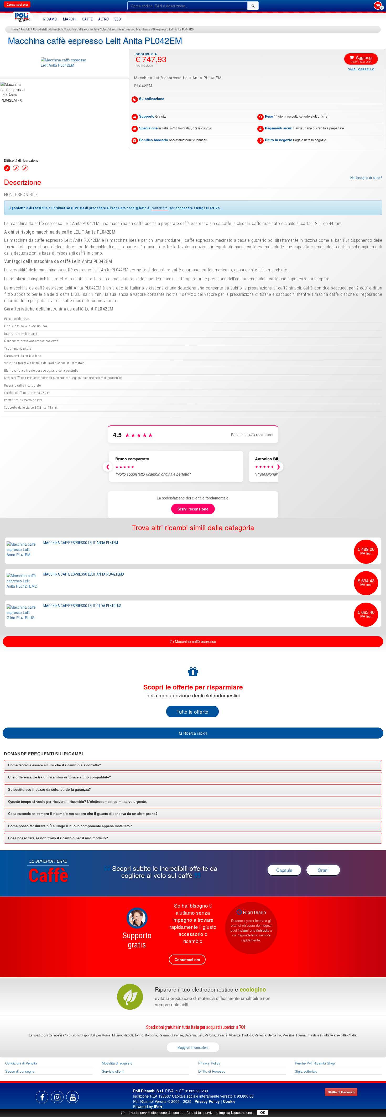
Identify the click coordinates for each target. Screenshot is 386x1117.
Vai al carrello (361, 69)
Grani (323, 870)
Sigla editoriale (306, 1071)
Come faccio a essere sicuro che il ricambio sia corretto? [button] (54, 765)
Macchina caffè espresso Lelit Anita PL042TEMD (83, 574)
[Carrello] (377, 6)
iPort (158, 1106)
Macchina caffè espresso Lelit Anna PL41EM (80, 543)
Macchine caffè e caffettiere (81, 29)
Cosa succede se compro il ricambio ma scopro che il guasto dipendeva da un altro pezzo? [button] (83, 814)
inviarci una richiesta (253, 930)
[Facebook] (42, 1097)
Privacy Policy (209, 1063)
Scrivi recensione (193, 509)
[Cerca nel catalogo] (253, 5)
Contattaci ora (17, 4)
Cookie (229, 1101)
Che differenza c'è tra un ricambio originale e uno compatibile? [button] (59, 777)
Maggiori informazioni (193, 1047)
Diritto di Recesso (211, 1071)
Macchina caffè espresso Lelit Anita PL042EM (165, 29)
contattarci (160, 208)
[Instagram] (57, 1097)
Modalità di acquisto (117, 1063)
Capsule (284, 870)
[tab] (193, 765)
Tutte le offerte (192, 711)
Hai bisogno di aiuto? (366, 177)
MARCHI (70, 19)
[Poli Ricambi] (22, 16)
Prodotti (25, 29)
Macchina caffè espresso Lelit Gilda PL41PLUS (82, 606)
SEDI (118, 19)
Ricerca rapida (194, 733)
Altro (103, 19)
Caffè (87, 19)
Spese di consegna (19, 1071)
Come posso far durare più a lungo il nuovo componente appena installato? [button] (70, 826)
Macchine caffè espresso (117, 29)
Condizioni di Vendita (21, 1063)
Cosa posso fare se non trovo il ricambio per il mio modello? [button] (58, 838)
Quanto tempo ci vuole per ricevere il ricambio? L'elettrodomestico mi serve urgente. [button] (77, 802)
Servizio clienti (113, 1071)
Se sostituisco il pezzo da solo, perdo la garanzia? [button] (49, 790)
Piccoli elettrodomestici (47, 29)
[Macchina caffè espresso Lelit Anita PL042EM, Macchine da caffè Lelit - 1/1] (13, 92)
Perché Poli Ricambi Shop (315, 1063)
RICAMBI (50, 19)
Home (14, 29)
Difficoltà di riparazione (21, 160)
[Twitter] (72, 1097)
